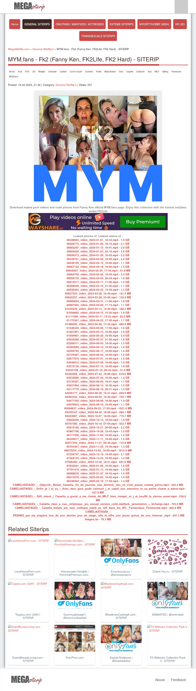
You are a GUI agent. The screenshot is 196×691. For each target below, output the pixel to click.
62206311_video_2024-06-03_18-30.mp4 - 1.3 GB (98, 343)
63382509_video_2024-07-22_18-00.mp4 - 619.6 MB (98, 374)
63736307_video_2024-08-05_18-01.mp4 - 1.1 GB (98, 381)
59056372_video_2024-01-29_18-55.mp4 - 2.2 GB (98, 255)
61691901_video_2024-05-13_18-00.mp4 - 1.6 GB (98, 332)
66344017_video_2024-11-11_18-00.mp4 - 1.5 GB (98, 439)
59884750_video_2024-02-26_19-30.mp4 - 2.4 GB (98, 274)
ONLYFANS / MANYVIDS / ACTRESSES (80, 24)
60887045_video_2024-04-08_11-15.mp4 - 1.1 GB (98, 305)
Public (98, 71)
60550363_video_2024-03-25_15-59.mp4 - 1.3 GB (98, 289)
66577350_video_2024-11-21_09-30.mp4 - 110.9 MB (98, 443)
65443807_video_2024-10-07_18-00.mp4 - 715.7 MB (98, 416)
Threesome (176, 71)
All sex (12, 71)
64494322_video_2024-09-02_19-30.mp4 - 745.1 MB (98, 397)
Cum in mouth (76, 71)
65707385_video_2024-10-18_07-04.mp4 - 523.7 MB (98, 423)
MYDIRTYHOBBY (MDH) (154, 24)
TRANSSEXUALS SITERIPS (98, 36)
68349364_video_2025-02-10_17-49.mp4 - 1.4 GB (98, 481)
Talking (165, 71)
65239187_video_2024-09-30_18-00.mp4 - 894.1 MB (98, 412)
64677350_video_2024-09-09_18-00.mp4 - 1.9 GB (98, 400)
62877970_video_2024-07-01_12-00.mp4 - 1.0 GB (98, 358)
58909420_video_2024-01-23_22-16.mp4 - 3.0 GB (98, 251)
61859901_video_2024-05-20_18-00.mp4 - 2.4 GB (98, 335)
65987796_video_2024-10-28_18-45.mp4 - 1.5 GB (98, 431)
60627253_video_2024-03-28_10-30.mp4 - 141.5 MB (98, 293)
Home (14, 24)
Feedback (178, 679)
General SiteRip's (66, 85)
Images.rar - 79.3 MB (98, 519)
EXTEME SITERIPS (121, 24)
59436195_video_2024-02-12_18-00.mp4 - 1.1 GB (98, 263)
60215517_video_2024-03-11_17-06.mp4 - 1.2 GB (98, 282)
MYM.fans (13, 76)
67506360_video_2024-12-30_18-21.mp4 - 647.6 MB (98, 462)
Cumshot (89, 71)
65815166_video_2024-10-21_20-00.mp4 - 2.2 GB (98, 427)
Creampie (52, 71)
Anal (20, 71)
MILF (157, 71)
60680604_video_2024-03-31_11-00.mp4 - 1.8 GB (98, 301)
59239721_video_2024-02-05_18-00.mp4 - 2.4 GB (98, 259)
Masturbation (110, 71)
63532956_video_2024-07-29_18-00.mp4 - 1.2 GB (98, 377)
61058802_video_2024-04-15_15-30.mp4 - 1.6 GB (98, 312)
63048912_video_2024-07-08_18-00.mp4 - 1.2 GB (98, 362)
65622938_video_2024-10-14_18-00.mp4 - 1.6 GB (98, 420)
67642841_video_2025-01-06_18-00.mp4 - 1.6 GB (98, 465)
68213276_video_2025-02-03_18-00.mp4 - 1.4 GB (98, 477)
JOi (33, 71)
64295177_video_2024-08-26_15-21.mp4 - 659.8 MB (98, 393)
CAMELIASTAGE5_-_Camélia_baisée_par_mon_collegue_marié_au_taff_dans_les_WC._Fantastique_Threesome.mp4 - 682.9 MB (98, 508)
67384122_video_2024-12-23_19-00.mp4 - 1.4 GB (98, 458)
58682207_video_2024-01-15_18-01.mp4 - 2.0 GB (98, 247)
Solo (121, 71)
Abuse (160, 679)
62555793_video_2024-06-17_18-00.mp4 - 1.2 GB (98, 351)
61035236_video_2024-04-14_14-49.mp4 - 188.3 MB (98, 309)
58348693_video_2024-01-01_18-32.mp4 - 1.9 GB (98, 240)
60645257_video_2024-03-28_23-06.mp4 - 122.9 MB (98, 297)
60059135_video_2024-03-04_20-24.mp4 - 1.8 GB (98, 278)
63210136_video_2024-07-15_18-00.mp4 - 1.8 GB (98, 366)
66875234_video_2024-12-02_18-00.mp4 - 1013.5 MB (98, 450)
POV (27, 71)
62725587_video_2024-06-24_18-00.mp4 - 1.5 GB (98, 355)
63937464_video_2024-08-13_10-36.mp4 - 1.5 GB (98, 385)
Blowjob (41, 71)
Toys (150, 71)
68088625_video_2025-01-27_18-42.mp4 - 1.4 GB (98, 473)
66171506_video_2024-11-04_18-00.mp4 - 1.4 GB (98, 435)
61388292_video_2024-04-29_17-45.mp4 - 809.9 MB (98, 324)
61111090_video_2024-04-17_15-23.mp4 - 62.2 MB (98, 316)
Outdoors (140, 71)
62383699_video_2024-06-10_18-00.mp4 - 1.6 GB (98, 347)
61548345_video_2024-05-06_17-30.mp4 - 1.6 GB (98, 328)
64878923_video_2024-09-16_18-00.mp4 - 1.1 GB (98, 404)
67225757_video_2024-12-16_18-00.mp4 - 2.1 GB (98, 454)
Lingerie (129, 71)
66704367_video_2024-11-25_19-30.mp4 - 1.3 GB (98, 446)
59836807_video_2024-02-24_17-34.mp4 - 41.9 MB (98, 270)
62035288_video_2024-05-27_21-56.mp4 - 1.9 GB (98, 339)
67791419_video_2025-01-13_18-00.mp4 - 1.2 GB (98, 469)
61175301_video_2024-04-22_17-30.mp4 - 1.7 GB (98, 320)
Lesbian (63, 71)
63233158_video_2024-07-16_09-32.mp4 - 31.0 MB (98, 370)
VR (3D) (180, 24)
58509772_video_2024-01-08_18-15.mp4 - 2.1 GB (98, 244)
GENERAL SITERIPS (37, 24)
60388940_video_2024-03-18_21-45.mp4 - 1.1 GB (98, 286)
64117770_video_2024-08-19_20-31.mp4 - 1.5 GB (98, 389)
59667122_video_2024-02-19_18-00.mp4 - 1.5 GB (98, 266)
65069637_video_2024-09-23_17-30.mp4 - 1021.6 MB (98, 408)
